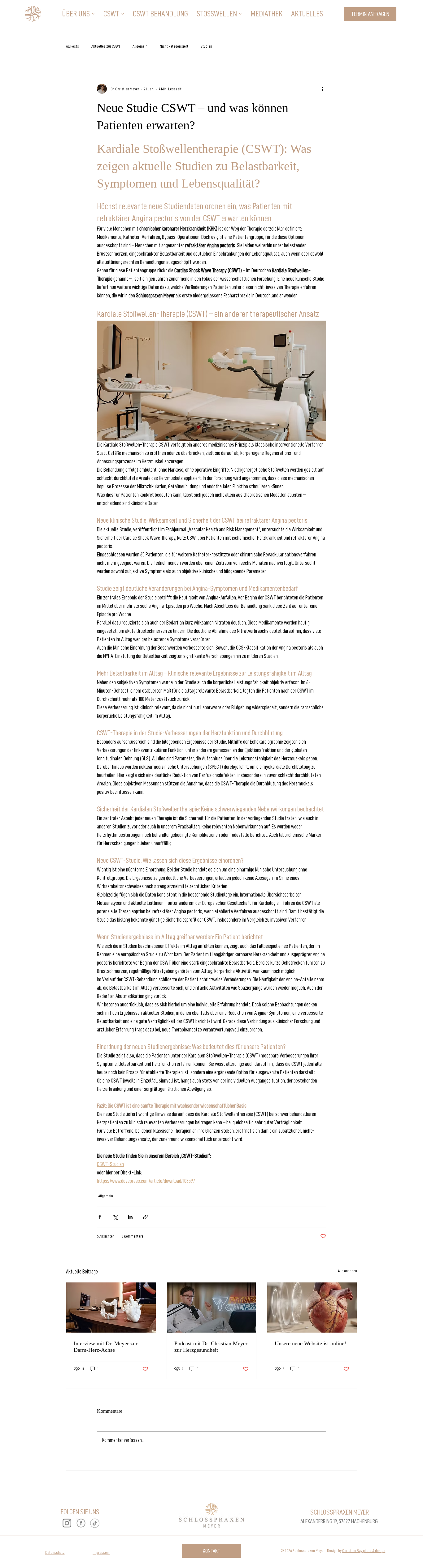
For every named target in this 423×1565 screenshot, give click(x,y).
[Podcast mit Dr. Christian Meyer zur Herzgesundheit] (211, 1307)
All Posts (72, 46)
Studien (206, 46)
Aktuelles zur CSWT (105, 46)
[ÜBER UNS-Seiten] (93, 13)
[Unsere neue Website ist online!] (312, 1307)
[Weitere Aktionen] (322, 89)
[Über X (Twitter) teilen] (115, 1217)
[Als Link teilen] (145, 1217)
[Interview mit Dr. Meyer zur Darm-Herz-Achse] (111, 1307)
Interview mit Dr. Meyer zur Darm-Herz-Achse (105, 1346)
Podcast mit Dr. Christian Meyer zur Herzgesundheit (210, 1346)
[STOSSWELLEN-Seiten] (240, 13)
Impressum (101, 1552)
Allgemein (140, 46)
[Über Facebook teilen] (100, 1217)
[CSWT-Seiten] (122, 13)
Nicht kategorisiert (174, 46)
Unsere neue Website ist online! (310, 1343)
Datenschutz (55, 1552)
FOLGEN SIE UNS (80, 1511)
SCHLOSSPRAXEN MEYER (339, 1512)
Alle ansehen (347, 1271)
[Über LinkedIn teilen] (130, 1217)
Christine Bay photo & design (363, 1550)
